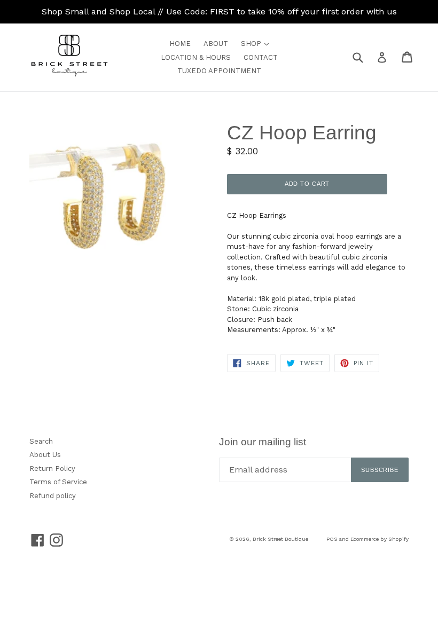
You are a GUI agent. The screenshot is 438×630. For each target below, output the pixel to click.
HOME (180, 44)
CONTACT (261, 57)
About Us (45, 455)
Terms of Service (58, 482)
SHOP (257, 43)
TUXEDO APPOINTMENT (219, 71)
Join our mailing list (262, 441)
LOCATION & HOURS (196, 57)
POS (332, 539)
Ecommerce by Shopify (379, 539)
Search (41, 441)
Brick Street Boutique (280, 539)
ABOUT (216, 44)
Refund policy (52, 496)
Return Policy (52, 468)
